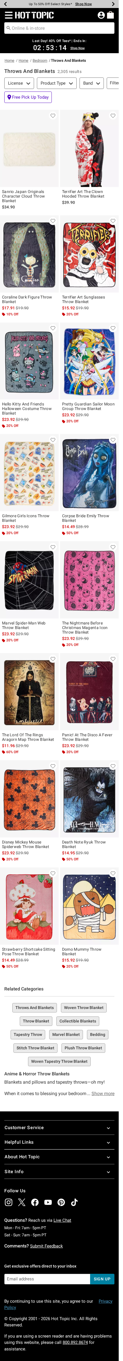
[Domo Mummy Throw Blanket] (89, 906)
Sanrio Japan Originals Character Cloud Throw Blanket (23, 196)
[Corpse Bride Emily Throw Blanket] (89, 472)
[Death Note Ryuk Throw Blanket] (89, 798)
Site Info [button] (14, 1171)
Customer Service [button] (24, 1127)
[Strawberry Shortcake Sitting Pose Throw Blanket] (29, 906)
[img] (8, 1202)
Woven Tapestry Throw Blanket (59, 1061)
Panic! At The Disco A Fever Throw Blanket (87, 737)
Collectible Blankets (77, 1021)
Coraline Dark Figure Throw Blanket (27, 299)
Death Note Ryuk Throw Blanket (84, 844)
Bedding (97, 1034)
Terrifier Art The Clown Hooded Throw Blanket (83, 193)
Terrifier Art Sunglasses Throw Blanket (83, 299)
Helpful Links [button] (19, 1142)
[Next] (113, 4)
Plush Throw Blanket (83, 1048)
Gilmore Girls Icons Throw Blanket (26, 518)
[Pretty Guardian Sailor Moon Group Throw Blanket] (89, 361)
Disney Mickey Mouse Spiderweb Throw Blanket (25, 844)
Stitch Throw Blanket (35, 1048)
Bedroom (40, 60)
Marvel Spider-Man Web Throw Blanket (23, 625)
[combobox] (59, 28)
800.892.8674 (75, 1342)
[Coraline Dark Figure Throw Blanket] (29, 254)
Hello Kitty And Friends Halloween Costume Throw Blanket (27, 408)
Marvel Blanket (66, 1034)
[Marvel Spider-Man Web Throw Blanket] (29, 579)
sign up (102, 1279)
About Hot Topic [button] (22, 1156)
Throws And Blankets (34, 1007)
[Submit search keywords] (8, 27)
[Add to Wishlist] (53, 116)
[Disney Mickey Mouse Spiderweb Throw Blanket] (29, 798)
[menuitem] (110, 15)
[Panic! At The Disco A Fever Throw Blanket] (89, 691)
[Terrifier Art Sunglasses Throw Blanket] (89, 254)
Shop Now (83, 4)
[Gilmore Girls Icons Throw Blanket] (29, 472)
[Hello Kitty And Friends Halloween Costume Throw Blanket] (29, 361)
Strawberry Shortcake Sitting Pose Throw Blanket (28, 951)
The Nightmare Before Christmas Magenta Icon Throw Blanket (85, 627)
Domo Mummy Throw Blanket (82, 951)
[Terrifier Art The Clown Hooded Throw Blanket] (89, 148)
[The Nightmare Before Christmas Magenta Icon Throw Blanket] (89, 579)
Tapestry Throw (28, 1034)
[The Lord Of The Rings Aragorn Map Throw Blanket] (29, 691)
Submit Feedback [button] (46, 1246)
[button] (7, 15)
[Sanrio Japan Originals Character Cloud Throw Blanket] (29, 148)
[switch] (28, 97)
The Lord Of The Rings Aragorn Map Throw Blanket (28, 737)
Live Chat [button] (62, 1220)
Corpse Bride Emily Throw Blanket (85, 518)
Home (9, 60)
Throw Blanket (36, 1021)
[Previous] (5, 4)
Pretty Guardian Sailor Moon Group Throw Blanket (88, 406)
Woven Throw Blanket (84, 1007)
